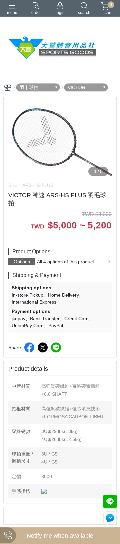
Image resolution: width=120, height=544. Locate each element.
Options (22, 261)
